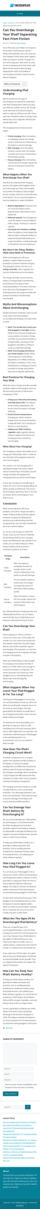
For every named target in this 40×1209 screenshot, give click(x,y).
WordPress (19, 1205)
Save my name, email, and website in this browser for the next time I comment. (21, 1086)
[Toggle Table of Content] (23, 84)
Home (5, 23)
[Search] (28, 1107)
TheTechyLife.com (21, 1202)
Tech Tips (11, 23)
